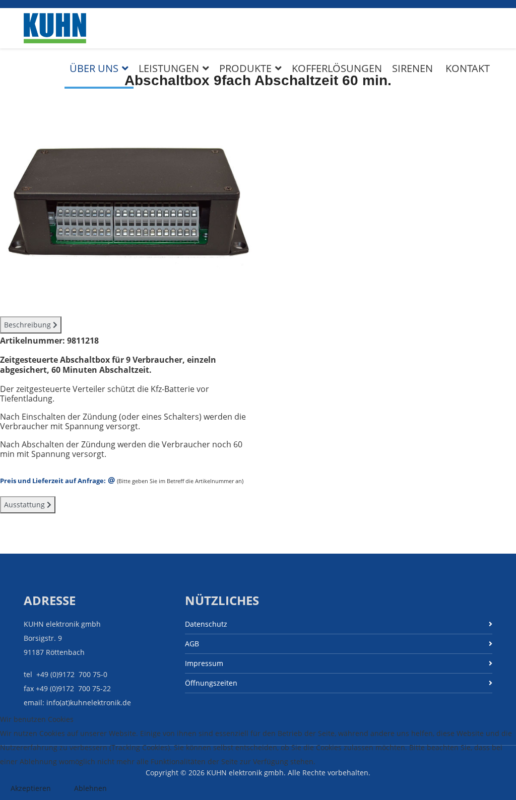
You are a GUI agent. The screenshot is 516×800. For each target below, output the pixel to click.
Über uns (94, 68)
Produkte (245, 68)
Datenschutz (206, 624)
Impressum (204, 663)
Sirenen (412, 68)
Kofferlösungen (337, 68)
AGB (192, 643)
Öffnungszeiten (211, 683)
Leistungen (169, 68)
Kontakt (467, 68)
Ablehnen (90, 788)
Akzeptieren (31, 788)
